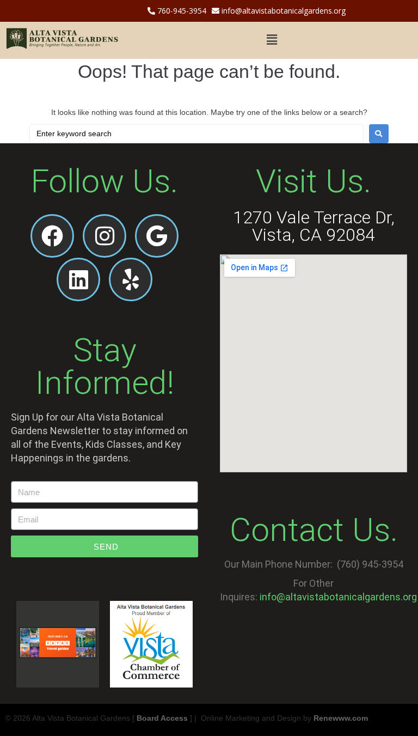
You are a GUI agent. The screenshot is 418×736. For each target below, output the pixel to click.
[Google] (157, 236)
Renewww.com (341, 718)
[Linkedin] (78, 279)
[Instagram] (104, 236)
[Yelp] (130, 279)
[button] (271, 40)
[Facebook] (52, 236)
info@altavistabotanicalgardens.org (282, 10)
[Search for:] (196, 133)
